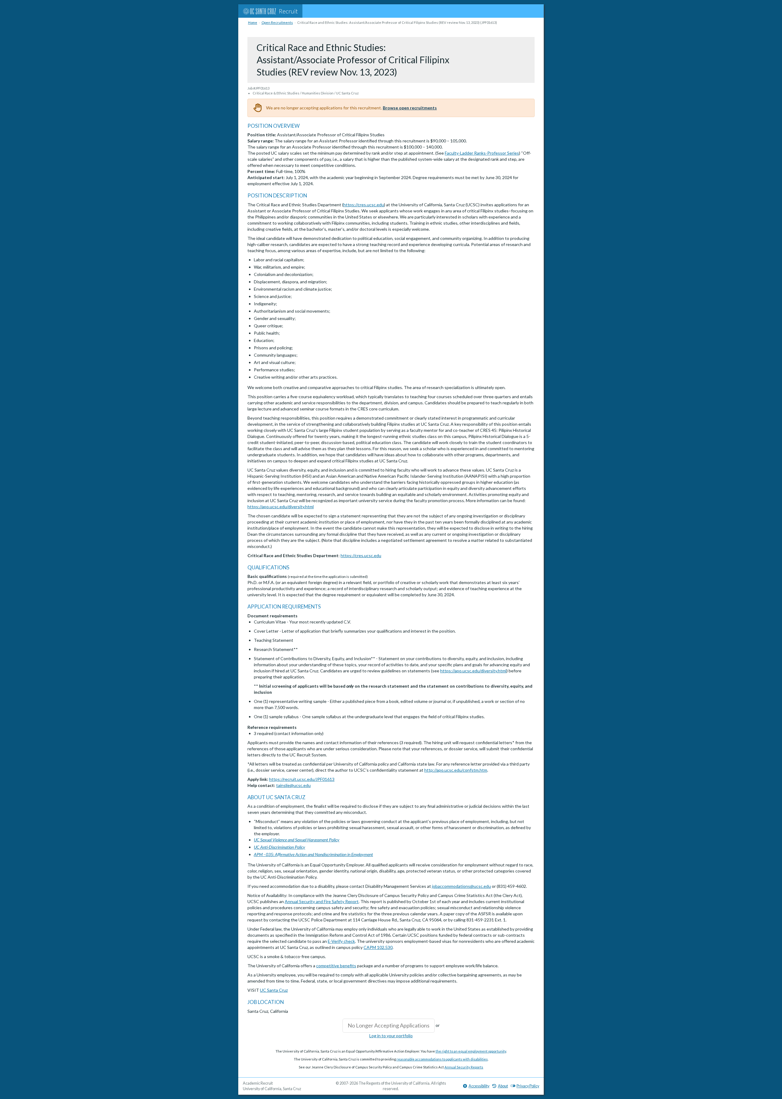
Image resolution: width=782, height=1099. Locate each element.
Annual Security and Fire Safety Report (322, 901)
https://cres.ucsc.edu (363, 204)
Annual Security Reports (463, 1067)
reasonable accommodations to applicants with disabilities (442, 1059)
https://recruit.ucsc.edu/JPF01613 (301, 779)
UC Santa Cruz (274, 990)
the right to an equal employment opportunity (471, 1051)
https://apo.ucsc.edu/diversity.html (280, 506)
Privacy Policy (528, 1086)
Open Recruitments (277, 22)
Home (252, 22)
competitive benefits (336, 965)
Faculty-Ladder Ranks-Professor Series (482, 153)
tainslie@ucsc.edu (293, 785)
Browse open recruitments (410, 107)
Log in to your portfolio (391, 1035)
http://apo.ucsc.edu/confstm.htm (455, 770)
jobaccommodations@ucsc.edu (461, 886)
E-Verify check (341, 941)
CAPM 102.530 (378, 947)
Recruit (288, 11)
